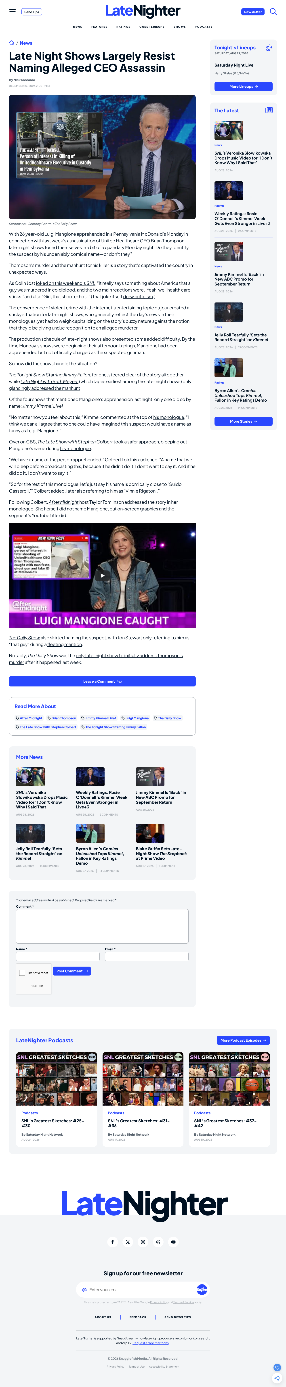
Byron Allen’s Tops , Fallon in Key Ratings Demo (100, 856)
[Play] (102, 575)
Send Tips (31, 12)
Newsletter (253, 12)
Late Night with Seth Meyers (49, 381)
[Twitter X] (127, 1242)
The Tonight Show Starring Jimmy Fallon (49, 374)
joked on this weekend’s (65, 283)
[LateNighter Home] (143, 11)
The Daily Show (24, 637)
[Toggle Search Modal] (273, 11)
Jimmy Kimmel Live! (43, 406)
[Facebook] (112, 1242)
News (26, 43)
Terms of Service (183, 1302)
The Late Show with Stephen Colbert (75, 441)
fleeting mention (64, 644)
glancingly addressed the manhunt (44, 388)
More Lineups (241, 86)
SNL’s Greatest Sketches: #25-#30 (52, 1123)
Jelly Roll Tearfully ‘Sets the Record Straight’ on (39, 853)
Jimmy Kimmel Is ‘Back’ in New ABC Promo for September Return (161, 797)
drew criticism (138, 296)
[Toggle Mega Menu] (12, 11)
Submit (202, 1289)
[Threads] (158, 1242)
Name (21, 949)
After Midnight (64, 502)
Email (110, 949)
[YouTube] (173, 1242)
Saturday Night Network (44, 1134)
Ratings (219, 205)
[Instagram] (143, 1242)
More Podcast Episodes (241, 1040)
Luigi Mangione (137, 718)
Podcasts (29, 1113)
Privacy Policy (159, 1302)
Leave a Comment (99, 681)
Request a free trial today (150, 1343)
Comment (25, 906)
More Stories (241, 421)
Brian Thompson (64, 718)
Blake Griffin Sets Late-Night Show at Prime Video (161, 853)
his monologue (168, 417)
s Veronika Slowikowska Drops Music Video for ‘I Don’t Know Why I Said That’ (42, 799)
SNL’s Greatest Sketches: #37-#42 (225, 1123)
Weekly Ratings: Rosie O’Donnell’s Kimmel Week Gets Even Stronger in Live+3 (102, 799)
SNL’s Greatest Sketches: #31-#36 (139, 1123)
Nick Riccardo (24, 80)
